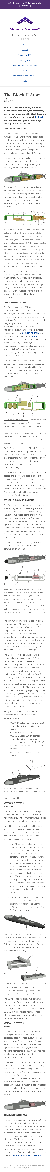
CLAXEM (26, 333)
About (25, 50)
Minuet (35, 336)
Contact (25, 81)
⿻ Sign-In (25, 60)
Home (25, 45)
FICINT (25, 70)
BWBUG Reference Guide (25, 65)
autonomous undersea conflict (28, 1155)
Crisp (13, 1167)
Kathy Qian (26, 1167)
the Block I (39, 117)
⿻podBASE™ (25, 55)
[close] (47, 4)
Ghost (8, 1167)
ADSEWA (35, 333)
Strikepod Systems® (25, 29)
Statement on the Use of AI (25, 75)
